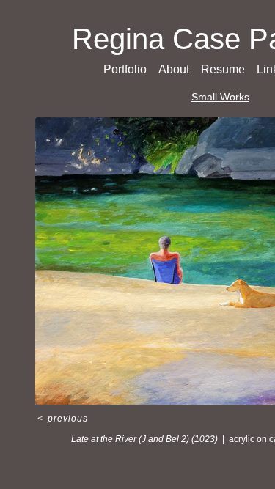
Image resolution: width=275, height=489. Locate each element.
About (173, 69)
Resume (223, 69)
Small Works (220, 97)
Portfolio (125, 69)
